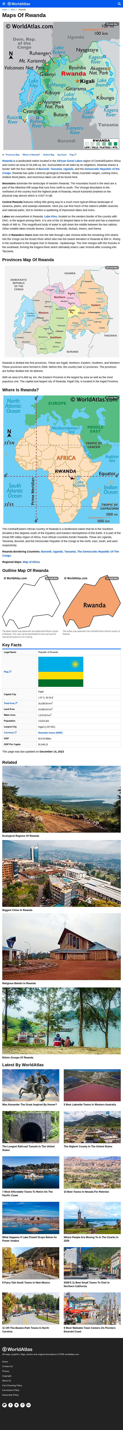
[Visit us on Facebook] (10, 1405)
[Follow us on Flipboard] (4, 1405)
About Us (6, 1381)
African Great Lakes (69, 160)
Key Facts (61, 155)
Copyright (6, 1376)
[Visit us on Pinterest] (22, 1405)
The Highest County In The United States (88, 1146)
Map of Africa (31, 561)
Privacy (5, 1371)
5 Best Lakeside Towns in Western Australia (90, 1104)
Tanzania (56, 169)
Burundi (44, 169)
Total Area (9, 703)
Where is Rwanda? (31, 155)
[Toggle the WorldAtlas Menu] (3, 4)
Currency (9, 732)
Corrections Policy (10, 1390)
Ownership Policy (10, 1395)
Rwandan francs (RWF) (50, 732)
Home (5, 1362)
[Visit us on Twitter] (16, 1405)
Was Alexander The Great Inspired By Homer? (29, 1104)
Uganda (68, 169)
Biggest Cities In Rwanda (17, 910)
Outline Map (48, 155)
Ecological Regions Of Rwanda (20, 835)
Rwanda (7, 160)
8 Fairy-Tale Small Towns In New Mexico (26, 1282)
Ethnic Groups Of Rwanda (17, 1057)
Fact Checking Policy (12, 1385)
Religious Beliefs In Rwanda (19, 983)
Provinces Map (13, 155)
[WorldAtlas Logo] (20, 4)
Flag (72, 155)
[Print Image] (112, 24)
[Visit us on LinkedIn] (28, 1405)
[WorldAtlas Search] (119, 4)
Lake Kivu (50, 216)
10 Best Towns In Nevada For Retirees (86, 1191)
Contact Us (7, 1366)
